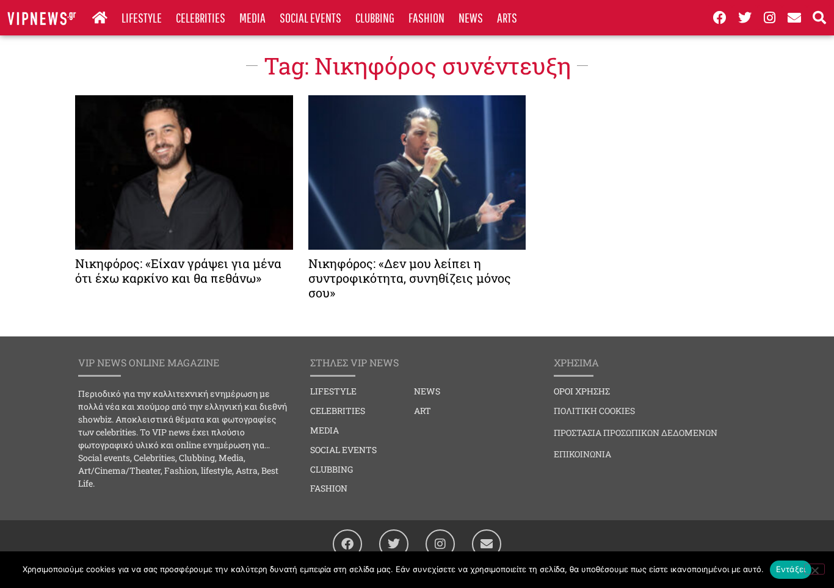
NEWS (471, 17)
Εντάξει (791, 569)
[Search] (819, 17)
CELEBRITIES (200, 17)
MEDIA (252, 17)
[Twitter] (745, 17)
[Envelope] (794, 17)
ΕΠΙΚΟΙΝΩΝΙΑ (582, 454)
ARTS (507, 17)
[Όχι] (814, 569)
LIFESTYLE (141, 17)
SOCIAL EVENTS (310, 17)
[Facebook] (720, 17)
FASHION (426, 17)
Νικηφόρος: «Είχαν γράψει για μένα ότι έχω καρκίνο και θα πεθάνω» (178, 270)
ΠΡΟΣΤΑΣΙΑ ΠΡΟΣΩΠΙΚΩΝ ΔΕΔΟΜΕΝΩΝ (635, 432)
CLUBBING (374, 17)
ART (422, 410)
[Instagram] (770, 17)
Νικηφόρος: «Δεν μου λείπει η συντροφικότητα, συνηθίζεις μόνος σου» (409, 277)
